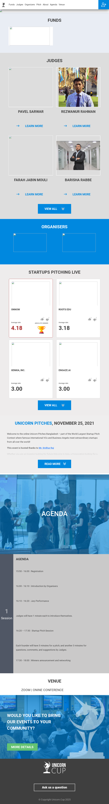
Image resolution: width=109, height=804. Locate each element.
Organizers (30, 4)
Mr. (40, 448)
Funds (12, 4)
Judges (19, 4)
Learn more (34, 126)
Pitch (38, 4)
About (45, 4)
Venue (62, 4)
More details (22, 747)
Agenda (53, 4)
